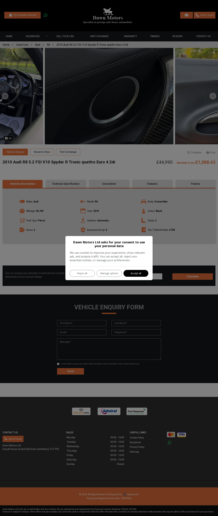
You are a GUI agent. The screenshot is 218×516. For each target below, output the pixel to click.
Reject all (82, 273)
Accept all (136, 273)
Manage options (109, 273)
